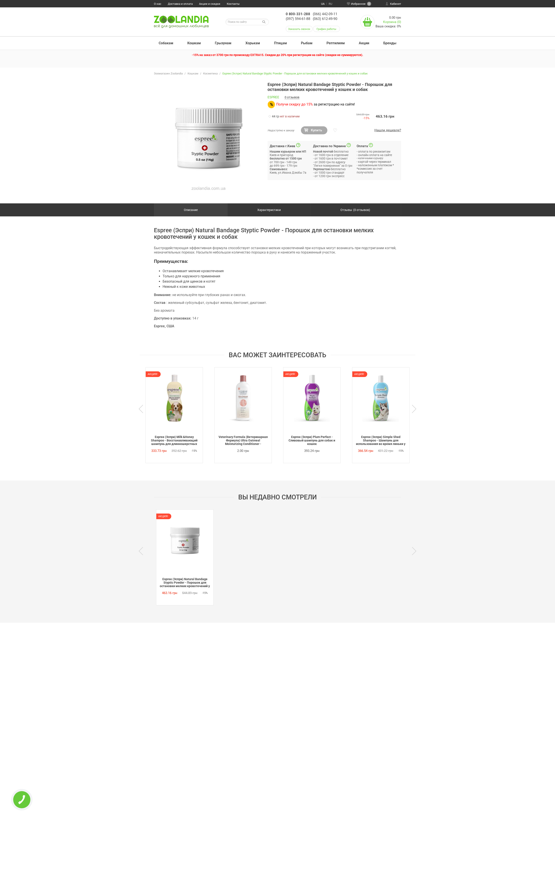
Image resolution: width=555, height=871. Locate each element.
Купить (316, 130)
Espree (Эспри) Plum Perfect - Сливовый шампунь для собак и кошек (312, 440)
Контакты (233, 3)
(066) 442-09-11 (325, 14)
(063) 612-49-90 (325, 19)
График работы (326, 29)
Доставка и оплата (180, 3)
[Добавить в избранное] (334, 130)
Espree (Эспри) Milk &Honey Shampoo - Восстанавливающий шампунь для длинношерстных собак (174, 440)
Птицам (280, 43)
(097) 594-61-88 (298, 19)
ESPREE (273, 97)
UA (323, 3)
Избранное (360, 3)
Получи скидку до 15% (294, 104)
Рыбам (306, 43)
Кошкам (194, 43)
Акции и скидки (209, 3)
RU (330, 3)
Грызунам (223, 43)
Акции (364, 43)
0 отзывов (292, 97)
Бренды (389, 43)
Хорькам (252, 43)
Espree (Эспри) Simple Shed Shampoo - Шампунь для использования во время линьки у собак (380, 440)
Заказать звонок (299, 29)
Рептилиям (335, 43)
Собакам (166, 43)
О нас (157, 3)
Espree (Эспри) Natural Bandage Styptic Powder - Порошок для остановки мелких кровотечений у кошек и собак (185, 582)
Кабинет (395, 3)
